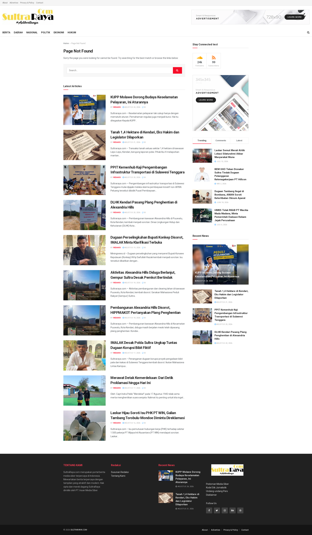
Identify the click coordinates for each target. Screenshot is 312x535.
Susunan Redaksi (120, 472)
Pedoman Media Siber (217, 484)
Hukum (72, 32)
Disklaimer (211, 495)
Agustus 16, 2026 (132, 423)
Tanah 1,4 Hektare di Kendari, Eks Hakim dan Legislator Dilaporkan (231, 294)
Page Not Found (78, 43)
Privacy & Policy (27, 3)
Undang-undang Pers (217, 491)
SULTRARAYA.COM (79, 530)
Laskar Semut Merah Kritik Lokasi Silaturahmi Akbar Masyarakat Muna (229, 154)
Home (66, 43)
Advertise (14, 3)
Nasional (32, 32)
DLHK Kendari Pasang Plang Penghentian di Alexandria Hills (230, 335)
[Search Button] (177, 70)
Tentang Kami (118, 476)
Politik (45, 32)
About (5, 3)
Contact (39, 3)
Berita (6, 32)
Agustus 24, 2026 (132, 107)
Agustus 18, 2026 (132, 283)
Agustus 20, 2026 (132, 177)
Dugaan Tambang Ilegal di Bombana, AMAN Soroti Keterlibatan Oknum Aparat (229, 195)
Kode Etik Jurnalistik (216, 487)
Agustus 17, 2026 (132, 353)
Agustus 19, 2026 (132, 248)
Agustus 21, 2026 (132, 142)
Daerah (18, 32)
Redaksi (117, 107)
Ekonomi (59, 32)
